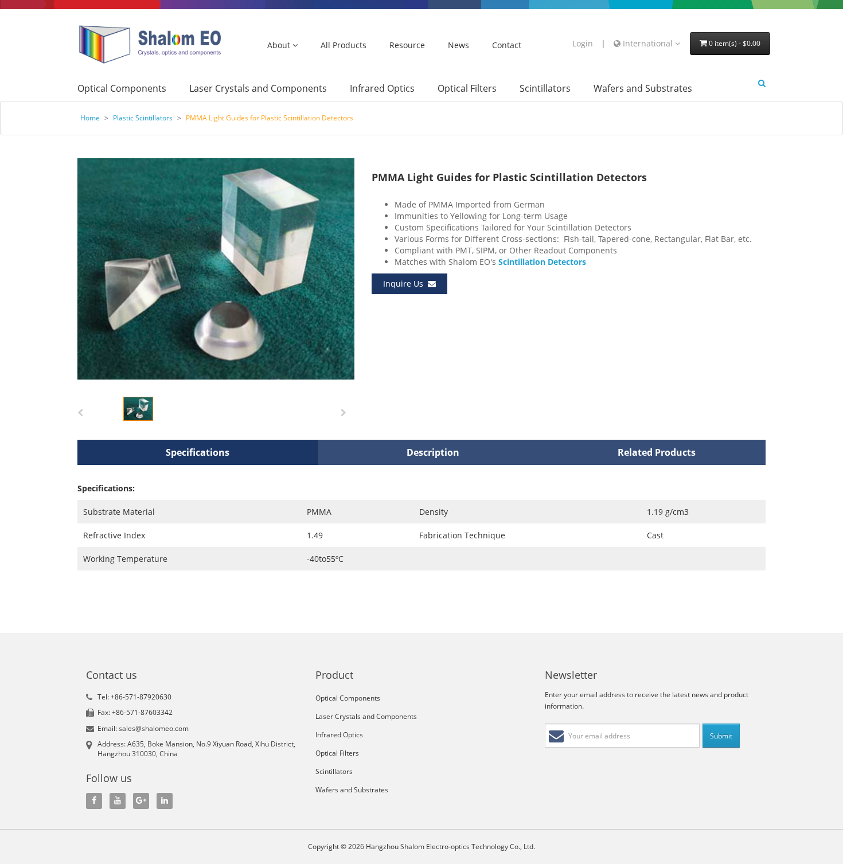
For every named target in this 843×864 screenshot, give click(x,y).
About (279, 45)
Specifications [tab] (197, 452)
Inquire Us (405, 283)
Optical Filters (467, 89)
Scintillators (545, 89)
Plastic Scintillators (143, 118)
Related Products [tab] (657, 452)
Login (582, 43)
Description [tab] (433, 452)
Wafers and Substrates (643, 89)
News (458, 45)
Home (90, 118)
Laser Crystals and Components (258, 89)
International (647, 43)
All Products (343, 45)
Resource (407, 45)
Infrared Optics (382, 89)
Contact (506, 45)
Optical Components (121, 89)
